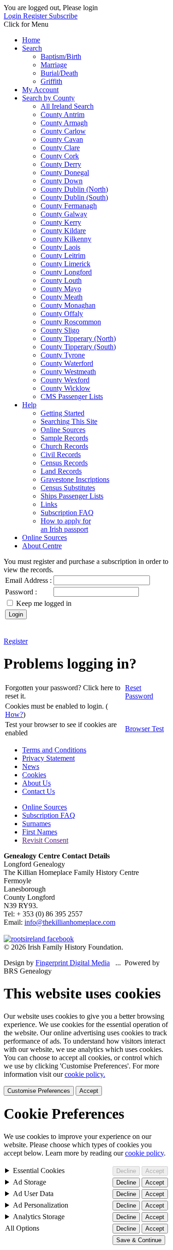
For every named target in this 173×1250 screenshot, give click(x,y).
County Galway (64, 214)
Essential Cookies (39, 1170)
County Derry (61, 164)
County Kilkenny (66, 239)
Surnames (36, 823)
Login (13, 16)
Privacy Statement (48, 758)
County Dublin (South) (74, 197)
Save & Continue (138, 1240)
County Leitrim (63, 255)
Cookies (34, 775)
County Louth (61, 280)
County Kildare (63, 231)
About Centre (42, 546)
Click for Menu (26, 24)
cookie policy (144, 1153)
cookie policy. (85, 1074)
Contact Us (38, 791)
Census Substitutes (68, 488)
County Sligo (60, 330)
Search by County (48, 98)
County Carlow (63, 131)
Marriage (54, 65)
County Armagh (64, 123)
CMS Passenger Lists (72, 396)
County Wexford (65, 380)
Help (29, 405)
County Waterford (67, 363)
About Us (36, 783)
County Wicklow (65, 388)
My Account (40, 90)
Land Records (61, 471)
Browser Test (144, 729)
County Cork (60, 156)
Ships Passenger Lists (72, 496)
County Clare (60, 148)
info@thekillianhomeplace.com (69, 922)
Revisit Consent (45, 840)
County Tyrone (63, 355)
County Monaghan (68, 305)
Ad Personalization (40, 1205)
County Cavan (62, 139)
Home (31, 40)
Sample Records (64, 438)
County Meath (62, 297)
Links (49, 504)
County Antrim (62, 114)
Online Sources (63, 430)
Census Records (64, 463)
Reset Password (139, 692)
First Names (39, 832)
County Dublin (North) (74, 189)
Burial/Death (59, 73)
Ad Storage (29, 1182)
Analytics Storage (39, 1217)
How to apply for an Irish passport (66, 525)
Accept (88, 1090)
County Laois (60, 247)
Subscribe (63, 16)
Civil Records (61, 454)
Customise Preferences (38, 1090)
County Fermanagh (69, 206)
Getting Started (62, 413)
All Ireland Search (67, 106)
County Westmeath (68, 372)
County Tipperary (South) (78, 347)
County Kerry (61, 222)
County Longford (66, 272)
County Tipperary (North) (78, 338)
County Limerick (65, 264)
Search (32, 48)
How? (14, 714)
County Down (62, 181)
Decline (126, 1171)
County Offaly (62, 313)
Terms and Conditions (54, 750)
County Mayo (61, 289)
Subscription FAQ (67, 512)
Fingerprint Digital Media (73, 963)
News (30, 766)
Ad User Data (33, 1193)
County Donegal (65, 172)
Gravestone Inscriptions (75, 479)
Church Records (64, 446)
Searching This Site (69, 421)
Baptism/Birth (61, 56)
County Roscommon (71, 322)
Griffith (51, 81)
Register (36, 16)
